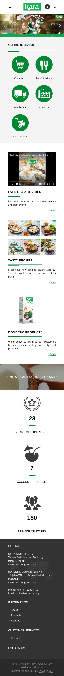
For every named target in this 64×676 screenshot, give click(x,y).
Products (16, 615)
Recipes (15, 620)
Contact (15, 638)
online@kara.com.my (27, 593)
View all (51, 210)
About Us (16, 610)
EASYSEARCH (46, 670)
